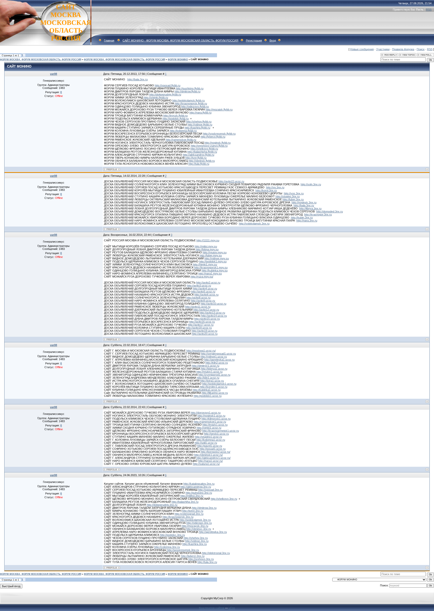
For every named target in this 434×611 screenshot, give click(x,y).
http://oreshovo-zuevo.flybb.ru (209, 145)
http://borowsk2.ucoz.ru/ (215, 451)
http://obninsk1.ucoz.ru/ (208, 454)
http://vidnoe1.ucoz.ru (213, 356)
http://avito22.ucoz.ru (231, 181)
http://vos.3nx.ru (294, 193)
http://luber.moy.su (211, 255)
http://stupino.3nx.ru (288, 196)
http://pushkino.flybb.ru (189, 88)
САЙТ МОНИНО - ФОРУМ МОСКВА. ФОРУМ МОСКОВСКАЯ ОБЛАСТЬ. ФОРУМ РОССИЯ (180, 40)
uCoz (232, 607)
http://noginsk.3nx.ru (304, 202)
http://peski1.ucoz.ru (216, 433)
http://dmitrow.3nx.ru (204, 507)
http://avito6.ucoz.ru (206, 294)
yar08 (53, 73)
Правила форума (403, 49)
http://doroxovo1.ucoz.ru (206, 412)
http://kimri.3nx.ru (192, 510)
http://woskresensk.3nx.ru (183, 549)
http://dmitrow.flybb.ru (187, 91)
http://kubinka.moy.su (215, 270)
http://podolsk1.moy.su (213, 261)
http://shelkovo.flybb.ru (204, 148)
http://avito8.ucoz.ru (198, 297)
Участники (383, 49)
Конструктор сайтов (211, 607)
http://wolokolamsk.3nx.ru (195, 519)
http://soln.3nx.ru (311, 184)
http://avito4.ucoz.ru (205, 288)
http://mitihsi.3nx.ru (191, 495)
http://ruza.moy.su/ (202, 276)
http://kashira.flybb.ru (197, 127)
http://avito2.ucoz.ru (208, 282)
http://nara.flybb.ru (200, 112)
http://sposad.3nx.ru (210, 489)
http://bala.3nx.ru (137, 79)
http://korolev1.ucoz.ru (213, 386)
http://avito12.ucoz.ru (206, 309)
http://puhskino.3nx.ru (199, 492)
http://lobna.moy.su (207, 249)
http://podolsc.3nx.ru (172, 534)
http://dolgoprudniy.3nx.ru (162, 504)
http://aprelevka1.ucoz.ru (219, 359)
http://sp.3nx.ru (275, 187)
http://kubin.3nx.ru (302, 217)
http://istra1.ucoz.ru (212, 380)
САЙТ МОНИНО (199, 59)
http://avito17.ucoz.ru (200, 324)
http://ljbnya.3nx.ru (310, 208)
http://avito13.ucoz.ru (212, 312)
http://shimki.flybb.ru (156, 97)
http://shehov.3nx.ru (196, 537)
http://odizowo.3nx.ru (199, 522)
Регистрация (254, 40)
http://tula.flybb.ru (198, 163)
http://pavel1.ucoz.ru (209, 445)
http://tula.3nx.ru (207, 562)
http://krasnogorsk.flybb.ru (191, 103)
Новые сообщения (362, 49)
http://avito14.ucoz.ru (214, 315)
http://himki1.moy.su (205, 264)
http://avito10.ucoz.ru (213, 303)
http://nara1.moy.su (210, 273)
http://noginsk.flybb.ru (217, 142)
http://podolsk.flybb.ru (175, 118)
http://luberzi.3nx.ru (192, 556)
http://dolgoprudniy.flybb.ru (165, 94)
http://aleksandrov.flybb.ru (198, 154)
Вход (272, 40)
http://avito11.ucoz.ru (197, 306)
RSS (428, 9)
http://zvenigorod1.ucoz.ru (214, 374)
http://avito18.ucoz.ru (199, 327)
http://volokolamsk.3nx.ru (254, 223)
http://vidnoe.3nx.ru (196, 540)
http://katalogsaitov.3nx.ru (198, 483)
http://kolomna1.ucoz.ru (210, 439)
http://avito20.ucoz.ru (205, 333)
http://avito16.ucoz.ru (202, 321)
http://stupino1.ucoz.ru (208, 436)
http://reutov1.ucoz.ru (209, 371)
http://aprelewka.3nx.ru (213, 531)
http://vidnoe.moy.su (216, 258)
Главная (109, 40)
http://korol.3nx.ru (266, 190)
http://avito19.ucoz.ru (204, 330)
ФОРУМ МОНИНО (178, 59)
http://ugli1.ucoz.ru (206, 442)
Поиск (420, 49)
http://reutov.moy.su (215, 252)
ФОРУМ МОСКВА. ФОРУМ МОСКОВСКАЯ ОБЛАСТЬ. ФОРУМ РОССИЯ (40, 59)
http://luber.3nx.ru (293, 199)
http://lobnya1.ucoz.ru (214, 368)
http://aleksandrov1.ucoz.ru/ (213, 457)
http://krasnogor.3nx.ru (318, 214)
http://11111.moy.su (207, 240)
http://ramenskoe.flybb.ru (181, 139)
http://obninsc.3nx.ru (198, 528)
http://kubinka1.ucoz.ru (207, 389)
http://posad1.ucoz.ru (213, 448)
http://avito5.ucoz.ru (203, 291)
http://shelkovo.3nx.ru (224, 498)
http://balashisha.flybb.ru (202, 151)
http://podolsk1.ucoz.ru (208, 395)
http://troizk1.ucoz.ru (215, 424)
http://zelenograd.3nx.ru (189, 513)
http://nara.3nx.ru (306, 220)
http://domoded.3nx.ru (329, 211)
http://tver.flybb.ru (195, 157)
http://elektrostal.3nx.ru (216, 552)
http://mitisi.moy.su (206, 246)
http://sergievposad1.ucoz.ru (218, 353)
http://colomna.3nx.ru (167, 546)
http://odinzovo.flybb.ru (195, 106)
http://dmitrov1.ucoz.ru (205, 365)
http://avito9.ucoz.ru (203, 300)
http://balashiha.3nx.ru (185, 501)
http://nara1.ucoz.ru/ (210, 460)
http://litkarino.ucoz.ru (215, 392)
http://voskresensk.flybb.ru (219, 133)
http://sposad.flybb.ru (167, 85)
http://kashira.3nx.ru (194, 543)
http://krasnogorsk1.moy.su (211, 267)
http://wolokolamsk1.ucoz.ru (219, 383)
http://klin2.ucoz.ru (216, 362)
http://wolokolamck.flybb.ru (188, 100)
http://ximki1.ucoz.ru (209, 427)
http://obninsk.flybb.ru (202, 160)
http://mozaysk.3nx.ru (195, 525)
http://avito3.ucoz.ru (199, 285)
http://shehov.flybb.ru (198, 121)
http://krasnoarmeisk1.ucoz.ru (220, 430)
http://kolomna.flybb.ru (183, 130)
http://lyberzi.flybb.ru (213, 136)
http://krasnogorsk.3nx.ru (177, 516)
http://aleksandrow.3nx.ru (195, 486)
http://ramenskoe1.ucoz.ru (210, 421)
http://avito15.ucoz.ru (207, 318)
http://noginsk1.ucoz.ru (211, 415)
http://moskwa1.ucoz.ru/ (201, 350)
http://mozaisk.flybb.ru (219, 109)
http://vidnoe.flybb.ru (200, 124)
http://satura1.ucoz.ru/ (206, 463)
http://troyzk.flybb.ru (175, 115)
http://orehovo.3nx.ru (201, 559)
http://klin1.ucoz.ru (208, 377)
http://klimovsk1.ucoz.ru (216, 418)
